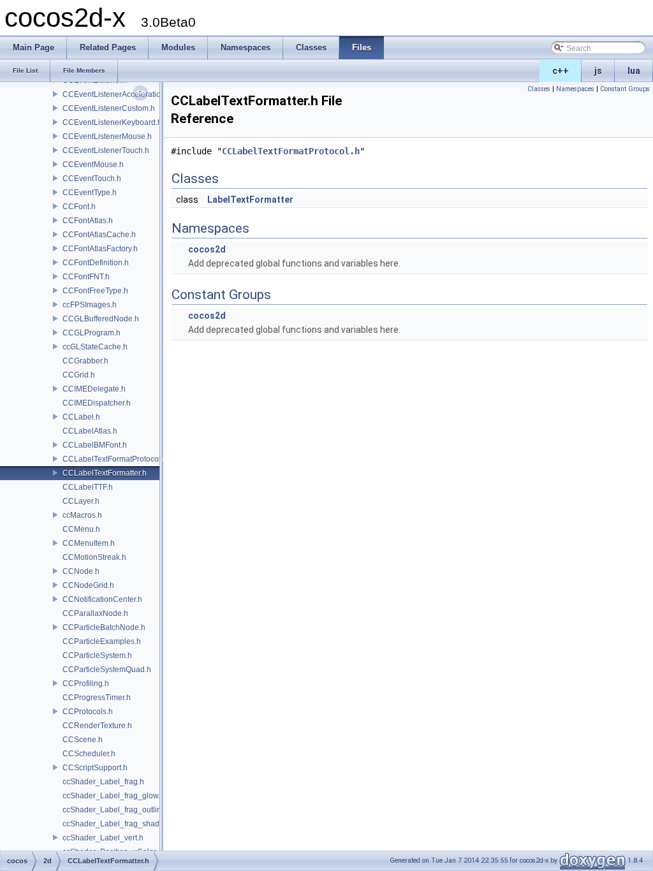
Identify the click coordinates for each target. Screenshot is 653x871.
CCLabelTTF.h (87, 487)
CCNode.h (80, 571)
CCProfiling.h (85, 683)
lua (633, 71)
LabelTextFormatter (250, 199)
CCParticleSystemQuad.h (106, 669)
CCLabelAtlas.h (89, 431)
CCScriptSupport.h (95, 767)
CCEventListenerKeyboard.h (112, 122)
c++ (560, 71)
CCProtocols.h (87, 711)
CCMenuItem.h (88, 543)
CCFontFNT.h (86, 276)
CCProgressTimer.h (96, 697)
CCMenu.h (81, 529)
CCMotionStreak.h (94, 557)
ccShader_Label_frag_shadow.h (118, 823)
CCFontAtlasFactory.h (100, 248)
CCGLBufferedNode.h (100, 318)
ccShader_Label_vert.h (102, 837)
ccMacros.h (82, 515)
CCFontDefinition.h (95, 262)
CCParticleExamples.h (101, 641)
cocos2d (207, 249)
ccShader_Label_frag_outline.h (117, 809)
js (598, 71)
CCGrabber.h (85, 360)
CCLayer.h (80, 501)
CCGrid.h (78, 374)
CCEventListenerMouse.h (107, 136)
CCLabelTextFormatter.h (104, 473)
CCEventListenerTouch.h (105, 150)
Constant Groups (625, 89)
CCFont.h (79, 206)
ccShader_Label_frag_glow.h (113, 795)
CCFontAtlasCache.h (99, 234)
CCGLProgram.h (91, 332)
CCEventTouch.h (91, 178)
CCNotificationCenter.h (102, 599)
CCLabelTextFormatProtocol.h (114, 459)
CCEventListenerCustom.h (108, 108)
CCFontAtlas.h (87, 220)
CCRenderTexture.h (97, 725)
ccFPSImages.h (89, 304)
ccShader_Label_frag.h (103, 781)
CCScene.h (82, 739)
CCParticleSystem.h (97, 655)
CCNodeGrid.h (88, 585)
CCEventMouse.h (93, 164)
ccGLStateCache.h (95, 346)
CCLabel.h (81, 417)
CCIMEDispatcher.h (96, 403)
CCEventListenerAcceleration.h (117, 94)
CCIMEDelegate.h (94, 388)
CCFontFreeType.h (95, 290)
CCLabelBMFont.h (94, 445)
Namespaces (575, 89)
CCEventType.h (89, 192)
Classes (538, 89)
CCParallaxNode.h (95, 613)
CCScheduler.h (88, 753)
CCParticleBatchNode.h (103, 627)
